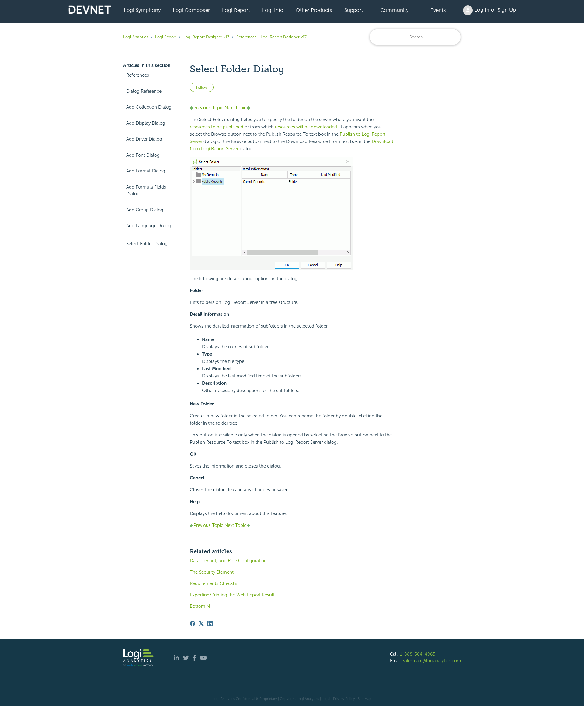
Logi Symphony (142, 10)
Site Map (364, 699)
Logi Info (272, 10)
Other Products (314, 10)
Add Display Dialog (145, 123)
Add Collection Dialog (149, 107)
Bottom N (200, 606)
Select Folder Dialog (147, 243)
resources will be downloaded (306, 127)
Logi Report (236, 10)
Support (353, 10)
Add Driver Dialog (144, 139)
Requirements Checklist (214, 583)
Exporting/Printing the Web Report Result (232, 595)
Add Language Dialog (148, 225)
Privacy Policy (344, 699)
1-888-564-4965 (417, 654)
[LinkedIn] (210, 623)
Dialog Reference (144, 91)
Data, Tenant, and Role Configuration (228, 560)
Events (438, 10)
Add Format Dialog (145, 171)
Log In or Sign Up (494, 10)
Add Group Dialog (144, 210)
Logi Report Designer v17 (206, 37)
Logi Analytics (135, 37)
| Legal (325, 699)
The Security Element (212, 572)
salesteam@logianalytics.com (432, 660)
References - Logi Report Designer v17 (271, 37)
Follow (201, 87)
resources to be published (216, 127)
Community (394, 10)
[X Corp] (201, 623)
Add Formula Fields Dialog (146, 190)
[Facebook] (192, 623)
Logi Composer (191, 10)
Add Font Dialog (143, 155)
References (137, 75)
